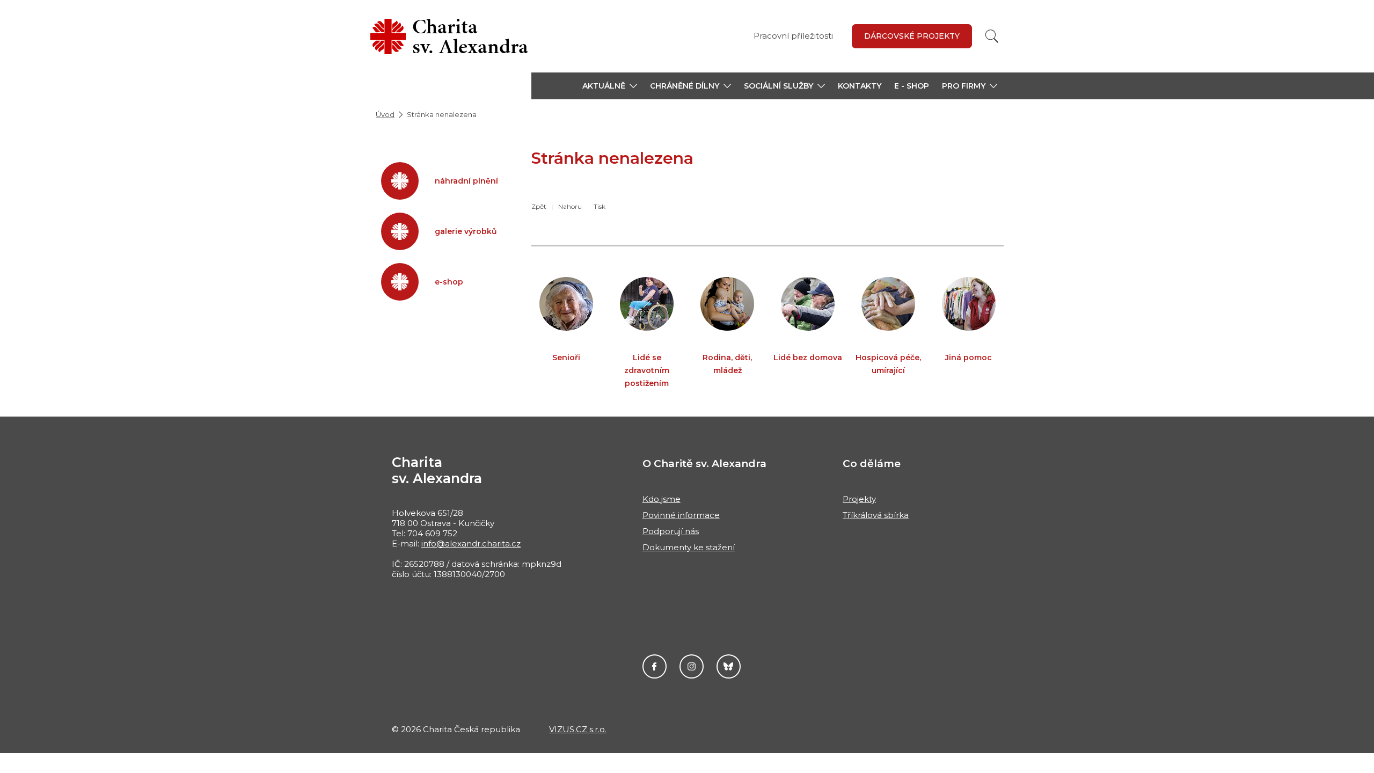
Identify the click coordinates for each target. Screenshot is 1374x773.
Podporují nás (670, 531)
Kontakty (859, 86)
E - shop (911, 86)
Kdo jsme (661, 499)
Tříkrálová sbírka (876, 515)
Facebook (654, 666)
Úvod (385, 114)
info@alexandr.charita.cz (471, 543)
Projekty (859, 499)
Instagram (691, 666)
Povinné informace (681, 515)
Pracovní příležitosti (793, 36)
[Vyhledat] (992, 36)
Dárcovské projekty (912, 36)
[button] (610, 85)
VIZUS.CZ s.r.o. (577, 729)
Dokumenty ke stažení (688, 547)
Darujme (729, 666)
